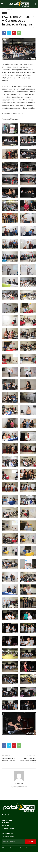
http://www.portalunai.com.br (19, 786)
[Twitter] (9, 33)
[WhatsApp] (19, 33)
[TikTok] (9, 814)
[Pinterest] (14, 33)
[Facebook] (4, 33)
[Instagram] (6, 814)
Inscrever (30, 841)
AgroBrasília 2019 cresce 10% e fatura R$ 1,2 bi (28, 760)
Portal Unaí (8, 28)
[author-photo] (19, 781)
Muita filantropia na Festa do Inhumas (8, 759)
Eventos (9, 10)
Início (3, 10)
